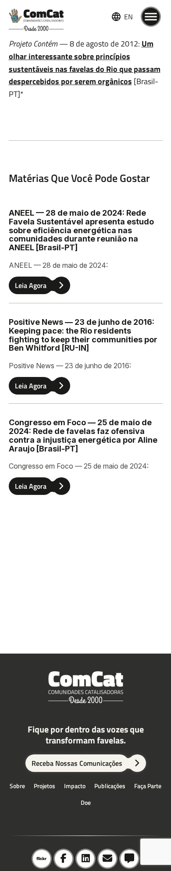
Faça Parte (147, 785)
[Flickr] (42, 859)
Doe (86, 802)
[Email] (107, 859)
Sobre (17, 785)
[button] (129, 859)
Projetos (44, 785)
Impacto (75, 785)
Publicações (109, 785)
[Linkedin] (85, 859)
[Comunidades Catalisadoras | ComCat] (36, 17)
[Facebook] (63, 859)
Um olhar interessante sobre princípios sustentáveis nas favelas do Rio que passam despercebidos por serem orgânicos (84, 62)
